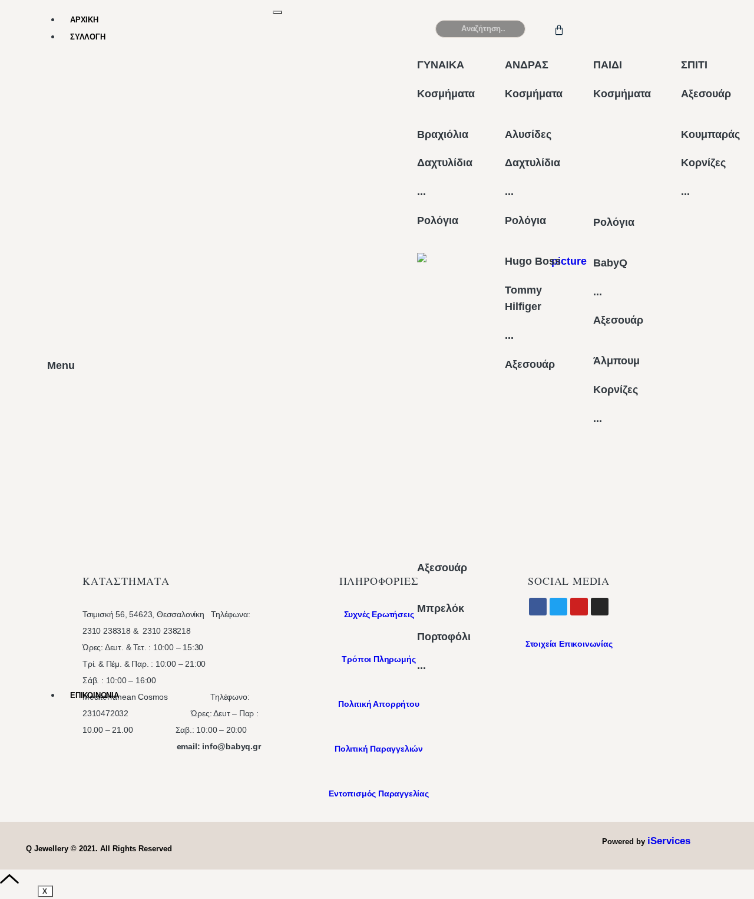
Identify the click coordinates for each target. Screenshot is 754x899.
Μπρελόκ (440, 608)
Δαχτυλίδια (444, 163)
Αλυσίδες (528, 134)
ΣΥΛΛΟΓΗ (87, 36)
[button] (657, 33)
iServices (668, 841)
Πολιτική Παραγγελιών (379, 748)
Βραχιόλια (442, 134)
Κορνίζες (615, 390)
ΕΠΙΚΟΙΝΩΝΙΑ (94, 695)
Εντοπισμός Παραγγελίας (379, 793)
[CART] (561, 28)
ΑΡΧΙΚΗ (84, 19)
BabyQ (610, 263)
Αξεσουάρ (442, 568)
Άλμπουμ (616, 361)
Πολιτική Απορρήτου (378, 704)
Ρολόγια (437, 220)
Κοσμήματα (446, 94)
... (421, 191)
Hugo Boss (533, 261)
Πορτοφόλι (444, 637)
